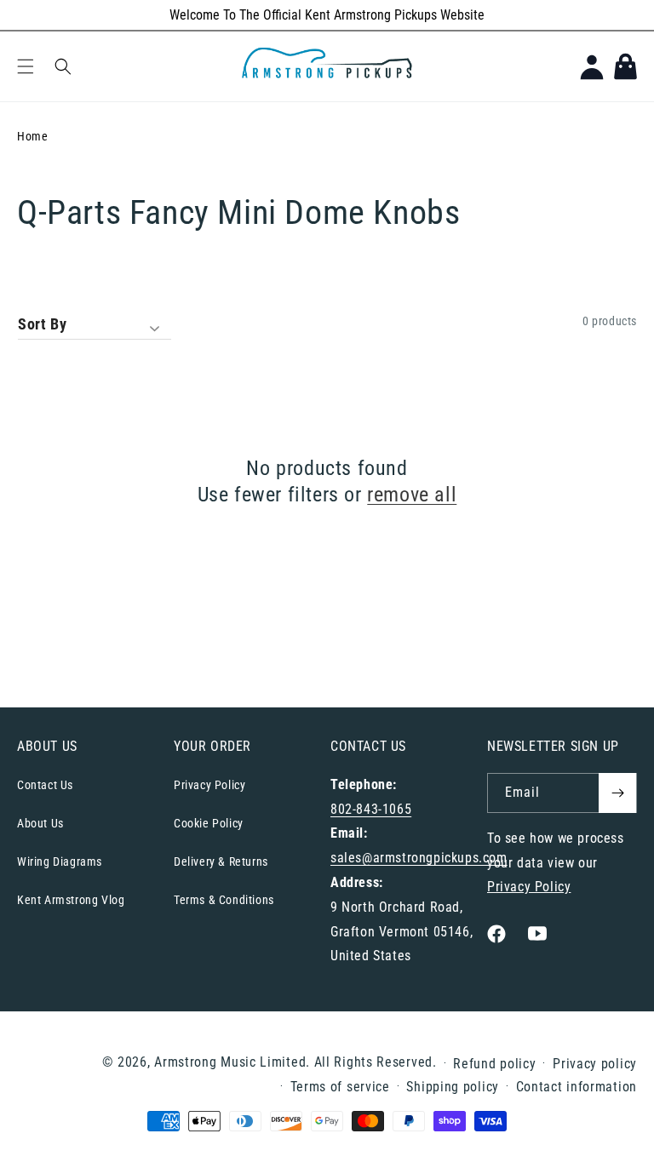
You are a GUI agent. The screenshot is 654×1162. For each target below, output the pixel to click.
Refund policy (494, 1064)
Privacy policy (595, 1064)
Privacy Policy (209, 785)
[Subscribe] (617, 793)
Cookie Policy (209, 823)
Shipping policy (452, 1087)
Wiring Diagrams (59, 861)
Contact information (576, 1087)
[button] (25, 66)
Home (32, 136)
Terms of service (340, 1087)
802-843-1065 (370, 809)
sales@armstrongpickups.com (419, 858)
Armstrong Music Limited (230, 1062)
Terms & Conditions (224, 900)
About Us (40, 823)
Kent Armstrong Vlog (70, 900)
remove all (411, 495)
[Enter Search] (63, 66)
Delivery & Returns (221, 861)
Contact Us (45, 785)
